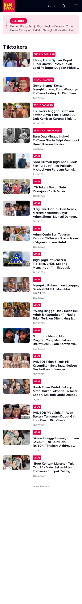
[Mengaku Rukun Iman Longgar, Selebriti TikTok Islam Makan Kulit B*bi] (16, 284)
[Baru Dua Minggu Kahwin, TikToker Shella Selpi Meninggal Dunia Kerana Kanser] (16, 135)
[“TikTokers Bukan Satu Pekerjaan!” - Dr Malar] (16, 186)
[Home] (9, 6)
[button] (6, 21)
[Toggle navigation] (76, 6)
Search (63, 6)
